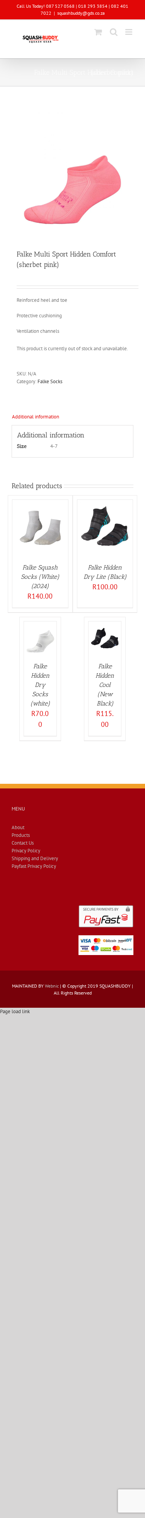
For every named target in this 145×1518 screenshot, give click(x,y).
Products (21, 835)
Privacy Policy (26, 850)
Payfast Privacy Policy (34, 866)
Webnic (52, 986)
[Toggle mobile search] (114, 32)
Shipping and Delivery (35, 858)
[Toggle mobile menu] (129, 32)
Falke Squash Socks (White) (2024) (40, 577)
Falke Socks (50, 381)
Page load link (15, 1011)
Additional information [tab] (35, 416)
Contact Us (23, 843)
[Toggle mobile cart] (98, 32)
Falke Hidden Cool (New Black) (105, 685)
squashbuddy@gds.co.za (81, 13)
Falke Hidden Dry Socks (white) (40, 685)
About (18, 827)
